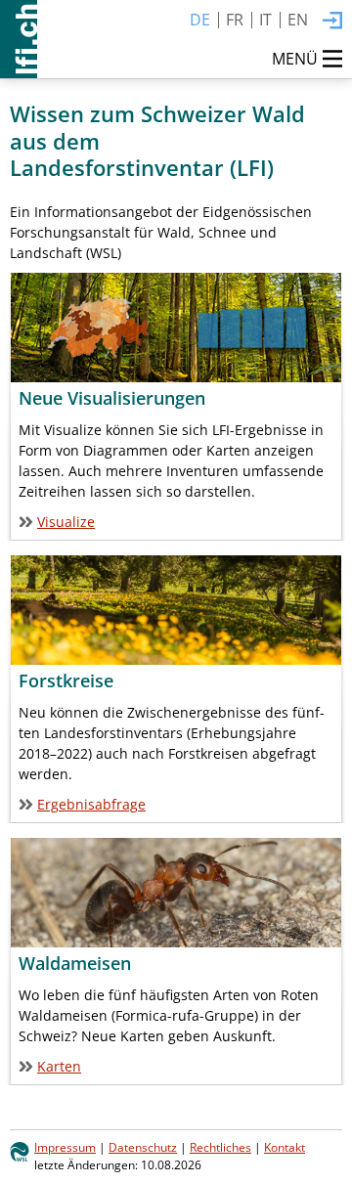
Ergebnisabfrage (91, 804)
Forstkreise (66, 680)
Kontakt (284, 1147)
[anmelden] (332, 21)
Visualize (66, 521)
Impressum (65, 1147)
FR (234, 19)
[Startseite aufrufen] (18, 39)
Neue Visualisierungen (112, 398)
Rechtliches (220, 1147)
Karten (59, 1066)
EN (297, 19)
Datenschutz (143, 1147)
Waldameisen (75, 963)
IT (265, 19)
